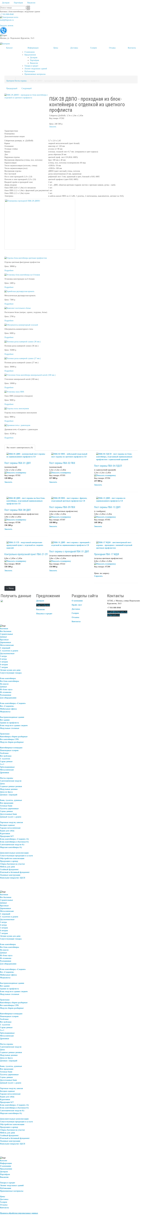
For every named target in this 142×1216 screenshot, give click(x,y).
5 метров (4, 662)
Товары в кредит (7, 1183)
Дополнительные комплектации (14, 853)
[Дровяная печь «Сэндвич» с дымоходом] (17, 425)
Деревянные (5, 642)
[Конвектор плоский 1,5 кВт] (21, 325)
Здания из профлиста (9, 723)
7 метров (4, 667)
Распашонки (5, 695)
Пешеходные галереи (9, 750)
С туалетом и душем (9, 651)
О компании (77, 601)
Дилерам (40, 601)
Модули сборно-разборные (12, 742)
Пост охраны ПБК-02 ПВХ (62, 463)
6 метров (4, 665)
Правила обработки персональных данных (19, 1213)
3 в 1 (2, 764)
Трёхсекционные (7, 767)
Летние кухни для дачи (10, 670)
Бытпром (10, 81)
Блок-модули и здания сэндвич (14, 725)
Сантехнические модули (10, 781)
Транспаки (4, 734)
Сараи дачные (6, 761)
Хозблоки (4, 753)
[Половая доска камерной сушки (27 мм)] (22, 358)
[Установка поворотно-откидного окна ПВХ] (14, 392)
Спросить (98, 576)
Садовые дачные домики (11, 786)
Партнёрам (43, 605)
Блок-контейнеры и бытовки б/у (14, 842)
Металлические (7, 645)
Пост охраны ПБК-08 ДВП (17, 509)
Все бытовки (5, 631)
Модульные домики (8, 789)
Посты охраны (20, 81)
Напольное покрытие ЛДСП (12, 878)
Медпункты (5, 712)
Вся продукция (6, 803)
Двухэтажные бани (8, 814)
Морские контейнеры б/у (11, 847)
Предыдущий (11, 88)
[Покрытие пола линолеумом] (16, 408)
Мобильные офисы (8, 709)
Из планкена (5, 692)
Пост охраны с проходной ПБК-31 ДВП (69, 551)
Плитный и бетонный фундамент (15, 872)
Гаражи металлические (10, 828)
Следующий (26, 88)
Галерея (75, 613)
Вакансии (40, 609)
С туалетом (5, 759)
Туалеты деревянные (9, 809)
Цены (2, 1197)
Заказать (52, 127)
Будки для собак (7, 831)
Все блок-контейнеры (9, 681)
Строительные (6, 634)
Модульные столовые (9, 728)
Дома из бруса (6, 792)
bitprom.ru (113, 615)
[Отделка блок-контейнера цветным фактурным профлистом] (25, 258)
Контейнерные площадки (11, 748)
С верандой (5, 648)
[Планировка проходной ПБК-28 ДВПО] (39, 224)
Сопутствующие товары (11, 673)
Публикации (5, 1188)
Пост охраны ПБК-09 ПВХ (62, 507)
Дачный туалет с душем (10, 817)
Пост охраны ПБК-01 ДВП (17, 463)
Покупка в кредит (44, 614)
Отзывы (75, 617)
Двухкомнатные (7, 653)
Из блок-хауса (6, 689)
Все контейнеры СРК (9, 739)
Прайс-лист (77, 605)
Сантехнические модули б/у (12, 845)
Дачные (3, 637)
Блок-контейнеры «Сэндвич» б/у (14, 839)
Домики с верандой (8, 795)
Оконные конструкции (10, 875)
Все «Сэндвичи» (7, 706)
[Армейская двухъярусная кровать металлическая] (19, 291)
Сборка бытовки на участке (12, 864)
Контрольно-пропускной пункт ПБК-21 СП (26, 554)
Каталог (3, 1161)
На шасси (4, 684)
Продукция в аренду (9, 861)
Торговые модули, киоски (11, 822)
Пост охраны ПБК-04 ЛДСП (108, 465)
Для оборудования (8, 698)
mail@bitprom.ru (7, 20)
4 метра (3, 659)
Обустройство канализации (12, 858)
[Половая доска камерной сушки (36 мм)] (22, 341)
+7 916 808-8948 (7, 14)
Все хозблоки (5, 756)
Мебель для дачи (7, 867)
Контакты (76, 621)
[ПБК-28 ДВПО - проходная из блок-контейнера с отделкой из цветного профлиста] (26, 96)
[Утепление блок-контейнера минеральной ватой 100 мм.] (30, 375)
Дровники (4, 773)
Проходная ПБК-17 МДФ (106, 554)
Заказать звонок (6, 26)
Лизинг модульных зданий (12, 1185)
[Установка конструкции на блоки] (22, 275)
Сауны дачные (6, 811)
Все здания (5, 720)
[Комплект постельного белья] (17, 308)
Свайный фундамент (9, 869)
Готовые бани (6, 806)
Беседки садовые (7, 825)
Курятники (5, 833)
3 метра (3, 656)
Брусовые (4, 640)
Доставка (76, 609)
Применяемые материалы (11, 1191)
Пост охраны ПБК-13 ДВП (107, 507)
